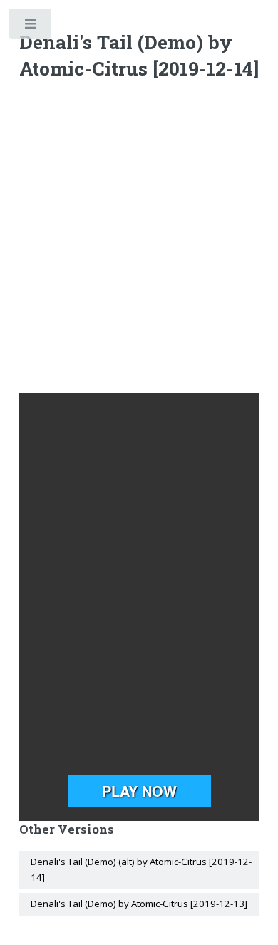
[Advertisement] (139, 240)
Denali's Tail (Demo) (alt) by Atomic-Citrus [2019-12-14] (141, 869)
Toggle (31, 26)
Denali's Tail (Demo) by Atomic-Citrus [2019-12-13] (139, 903)
